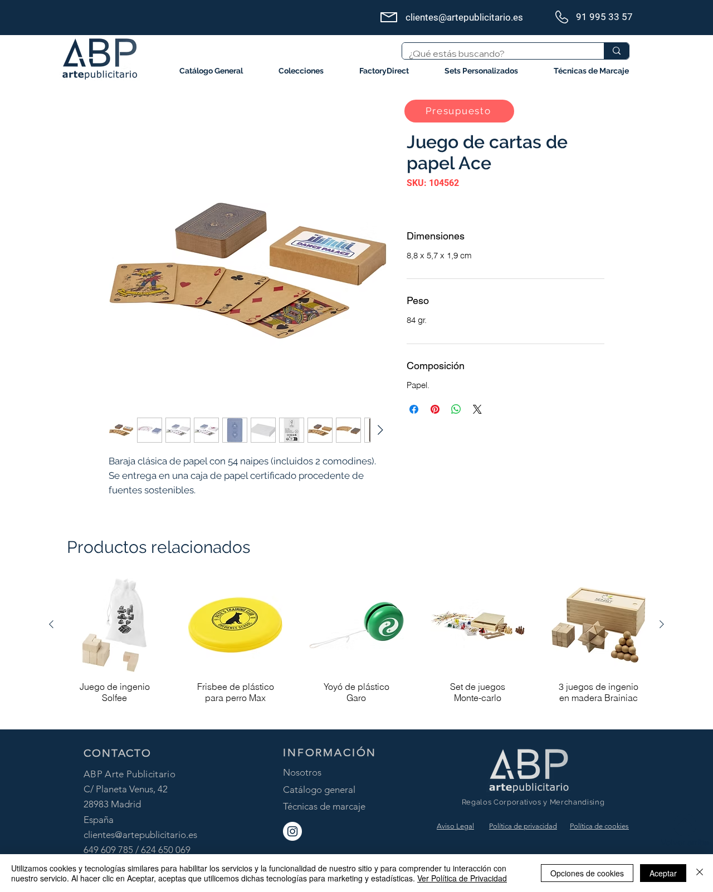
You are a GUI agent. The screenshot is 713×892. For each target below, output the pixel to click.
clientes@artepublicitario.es (140, 834)
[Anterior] (51, 624)
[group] (356, 648)
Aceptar (663, 873)
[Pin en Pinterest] (435, 409)
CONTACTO (118, 753)
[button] (301, 71)
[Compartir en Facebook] (414, 409)
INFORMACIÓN (330, 752)
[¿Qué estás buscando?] (616, 51)
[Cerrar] (699, 873)
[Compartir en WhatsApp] (456, 409)
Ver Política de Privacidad (462, 878)
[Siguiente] (661, 624)
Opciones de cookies (587, 873)
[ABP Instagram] (292, 831)
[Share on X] (477, 409)
